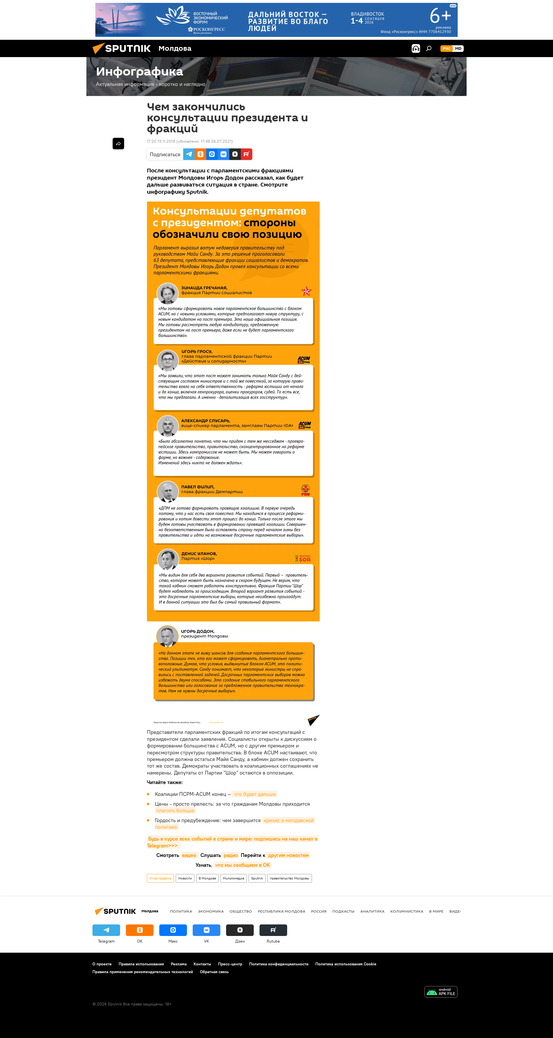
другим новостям (288, 855)
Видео (456, 911)
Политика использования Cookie (345, 964)
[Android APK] (441, 992)
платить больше (175, 810)
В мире (436, 911)
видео (190, 855)
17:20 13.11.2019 (161, 141)
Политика (181, 911)
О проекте (102, 964)
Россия (319, 911)
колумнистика (406, 911)
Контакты (202, 964)
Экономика (211, 911)
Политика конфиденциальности (278, 964)
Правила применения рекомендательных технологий (142, 971)
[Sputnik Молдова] (123, 55)
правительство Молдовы (289, 878)
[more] (118, 143)
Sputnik (257, 878)
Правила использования (141, 964)
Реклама (179, 964)
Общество (241, 911)
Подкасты (343, 911)
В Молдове (207, 878)
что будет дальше (254, 794)
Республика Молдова (281, 911)
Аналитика (372, 911)
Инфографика (160, 878)
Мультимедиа (233, 878)
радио (230, 855)
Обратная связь (214, 971)
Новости (185, 878)
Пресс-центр (230, 964)
